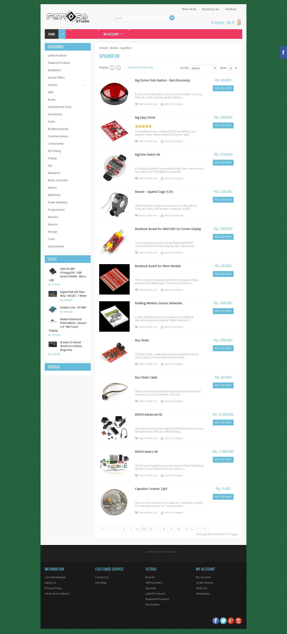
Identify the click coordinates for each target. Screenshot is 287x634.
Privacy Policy (53, 588)
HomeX (103, 48)
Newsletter (203, 593)
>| (204, 529)
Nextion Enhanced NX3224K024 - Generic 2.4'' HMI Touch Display (68, 324)
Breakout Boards (58, 129)
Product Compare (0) (140, 67)
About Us (50, 582)
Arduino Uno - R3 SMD (73, 307)
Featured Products (59, 63)
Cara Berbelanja (55, 577)
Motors (52, 187)
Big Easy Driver (145, 117)
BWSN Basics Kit (146, 452)
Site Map (100, 582)
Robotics (53, 217)
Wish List (201, 588)
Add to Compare (174, 104)
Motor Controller (58, 180)
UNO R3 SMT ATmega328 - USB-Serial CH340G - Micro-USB (68, 274)
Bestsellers (54, 70)
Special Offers (56, 77)
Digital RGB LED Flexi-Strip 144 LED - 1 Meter (73, 293)
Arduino (53, 85)
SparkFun (125, 48)
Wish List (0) (189, 9)
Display (52, 158)
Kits (50, 165)
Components (55, 143)
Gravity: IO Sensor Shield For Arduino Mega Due (71, 346)
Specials (151, 588)
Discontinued (56, 246)
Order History (204, 582)
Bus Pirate (142, 340)
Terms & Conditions (57, 593)
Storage (52, 232)
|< (102, 529)
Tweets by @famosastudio (161, 551)
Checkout (230, 9)
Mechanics (54, 173)
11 (186, 529)
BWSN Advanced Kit (148, 414)
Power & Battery (57, 202)
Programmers (56, 209)
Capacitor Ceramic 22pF (151, 489)
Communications (58, 136)
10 (178, 529)
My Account (203, 577)
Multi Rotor (54, 195)
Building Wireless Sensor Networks (158, 303)
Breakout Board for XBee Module (158, 266)
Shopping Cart (210, 9)
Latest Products (57, 55)
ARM (50, 92)
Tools (51, 239)
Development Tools (59, 107)
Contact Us (102, 577)
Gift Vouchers (154, 582)
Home (51, 34)
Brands (150, 577)
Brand (114, 48)
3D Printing (54, 151)
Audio (51, 121)
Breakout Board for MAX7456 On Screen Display (168, 229)
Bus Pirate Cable (146, 377)
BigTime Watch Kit (147, 155)
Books (51, 99)
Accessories (55, 114)
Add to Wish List (148, 104)
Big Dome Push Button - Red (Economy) (162, 80)
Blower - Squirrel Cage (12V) (154, 192)
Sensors (52, 224)
